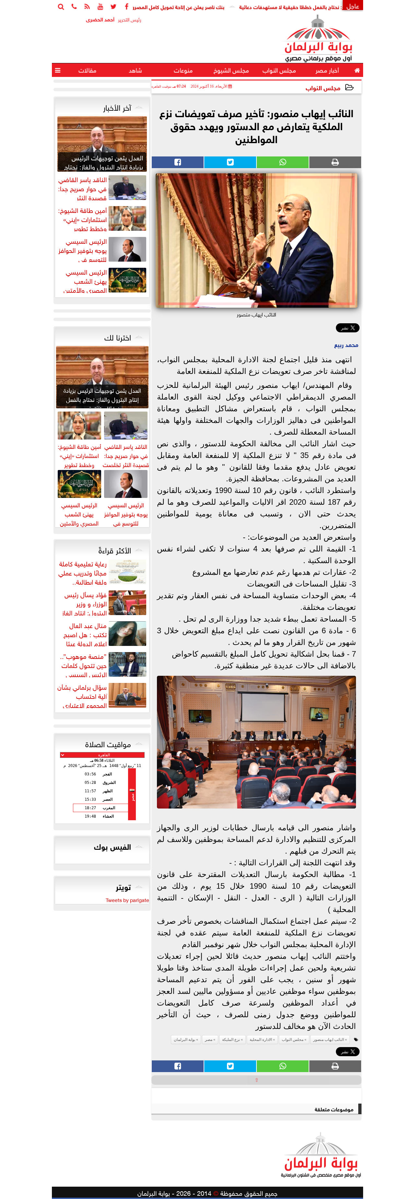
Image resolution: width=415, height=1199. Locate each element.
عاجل (353, 5)
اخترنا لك (117, 336)
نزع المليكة (231, 1039)
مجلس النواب (323, 87)
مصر (208, 1039)
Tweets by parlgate (127, 899)
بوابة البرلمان (184, 1039)
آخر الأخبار (117, 106)
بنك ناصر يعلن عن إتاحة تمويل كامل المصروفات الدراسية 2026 (187, 6)
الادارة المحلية (261, 1039)
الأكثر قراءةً (115, 549)
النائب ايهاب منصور (328, 1039)
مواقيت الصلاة (108, 743)
